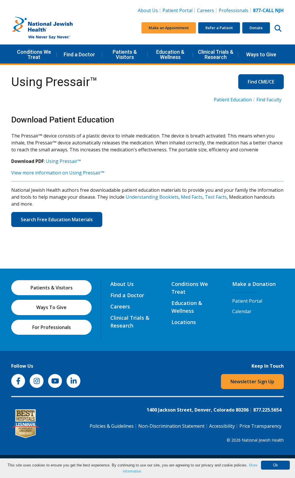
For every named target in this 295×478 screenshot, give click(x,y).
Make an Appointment (169, 27)
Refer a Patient (219, 27)
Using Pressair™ (63, 161)
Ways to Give (261, 54)
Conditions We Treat (34, 54)
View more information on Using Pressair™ (57, 173)
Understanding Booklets (152, 197)
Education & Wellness (170, 54)
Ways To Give (51, 307)
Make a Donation (254, 283)
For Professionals (51, 327)
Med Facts (192, 197)
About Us (148, 10)
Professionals (233, 10)
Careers (206, 10)
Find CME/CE (261, 82)
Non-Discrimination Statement (171, 426)
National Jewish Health (263, 440)
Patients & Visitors (125, 54)
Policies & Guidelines (112, 426)
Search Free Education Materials (57, 219)
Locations (183, 322)
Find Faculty (268, 99)
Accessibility (222, 426)
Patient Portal (177, 10)
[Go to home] (54, 28)
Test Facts (216, 197)
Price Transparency (260, 426)
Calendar (241, 311)
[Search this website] (278, 28)
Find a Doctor (79, 54)
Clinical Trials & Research (215, 54)
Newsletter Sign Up (252, 381)
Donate (256, 27)
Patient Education (233, 99)
